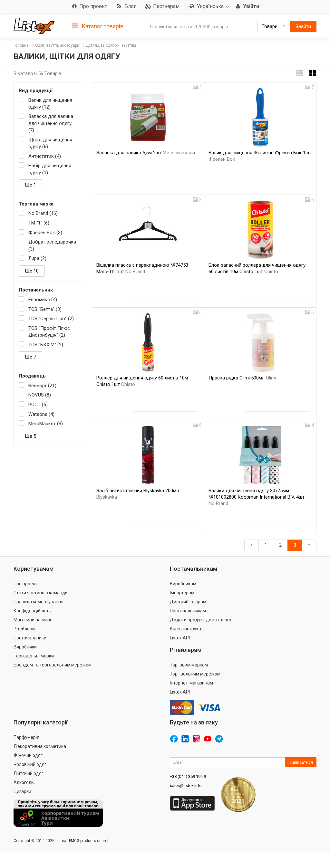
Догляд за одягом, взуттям (111, 45)
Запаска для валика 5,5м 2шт (145, 153)
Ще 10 (32, 271)
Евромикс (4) (42, 299)
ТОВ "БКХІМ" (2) (45, 345)
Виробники (25, 646)
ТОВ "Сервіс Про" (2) (51, 318)
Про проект (25, 583)
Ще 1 (30, 185)
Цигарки (22, 791)
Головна (21, 45)
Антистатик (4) (44, 156)
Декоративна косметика (40, 746)
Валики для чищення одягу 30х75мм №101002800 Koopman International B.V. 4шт (257, 497)
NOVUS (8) (39, 395)
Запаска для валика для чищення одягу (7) (50, 123)
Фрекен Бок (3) (45, 232)
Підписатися (300, 762)
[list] (299, 73)
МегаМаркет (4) (45, 423)
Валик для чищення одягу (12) (50, 103)
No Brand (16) (43, 213)
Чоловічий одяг (30, 764)
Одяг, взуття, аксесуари (57, 45)
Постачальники (30, 637)
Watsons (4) (41, 414)
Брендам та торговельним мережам (53, 664)
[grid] (313, 73)
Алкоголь (24, 782)
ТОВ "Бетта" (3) (45, 309)
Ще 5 (30, 436)
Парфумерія (26, 737)
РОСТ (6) (38, 404)
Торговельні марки (34, 655)
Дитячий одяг (29, 773)
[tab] (97, 26)
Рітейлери (24, 628)
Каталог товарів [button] (101, 26)
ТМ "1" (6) (38, 223)
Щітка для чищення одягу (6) (50, 143)
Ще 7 (30, 357)
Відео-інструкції (187, 628)
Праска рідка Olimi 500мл (242, 378)
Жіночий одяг (28, 755)
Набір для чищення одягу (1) (49, 169)
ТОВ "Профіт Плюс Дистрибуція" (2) (49, 331)
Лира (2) (37, 258)
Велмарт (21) (42, 385)
